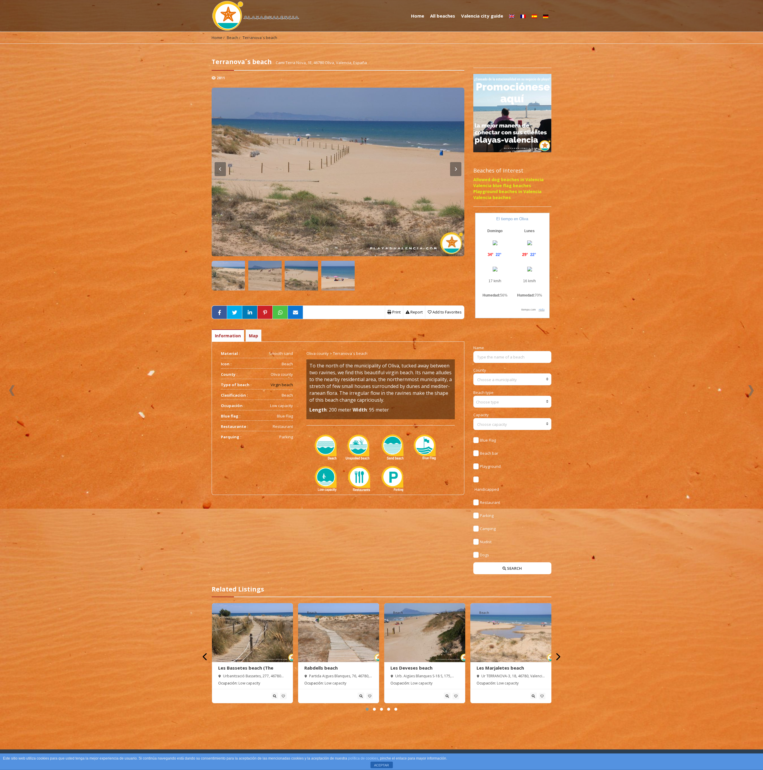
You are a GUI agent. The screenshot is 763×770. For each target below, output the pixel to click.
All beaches (442, 16)
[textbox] (512, 380)
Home (417, 16)
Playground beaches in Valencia (507, 191)
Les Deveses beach (411, 668)
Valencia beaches (492, 197)
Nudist (485, 541)
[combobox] (512, 379)
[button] (367, 709)
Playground (490, 466)
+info (542, 309)
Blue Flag (488, 440)
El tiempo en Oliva (512, 219)
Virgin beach (282, 384)
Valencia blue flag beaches (502, 185)
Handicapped (486, 489)
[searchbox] (512, 402)
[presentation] (205, 657)
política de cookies (363, 758)
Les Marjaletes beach (500, 668)
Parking (487, 515)
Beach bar (489, 453)
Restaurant (490, 502)
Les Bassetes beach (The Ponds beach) (245, 671)
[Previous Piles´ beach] (12, 390)
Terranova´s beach (260, 37)
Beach (232, 37)
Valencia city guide (482, 16)
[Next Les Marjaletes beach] (751, 390)
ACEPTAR (381, 765)
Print (396, 312)
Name (478, 347)
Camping (488, 528)
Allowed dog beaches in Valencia (508, 179)
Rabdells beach (321, 668)
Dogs (484, 555)
